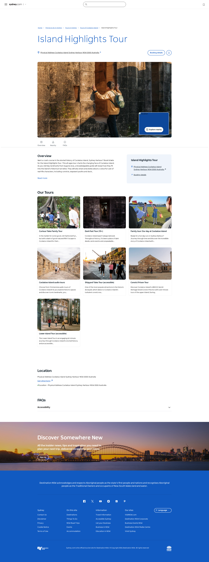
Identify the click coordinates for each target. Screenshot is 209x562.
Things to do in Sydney (53, 28)
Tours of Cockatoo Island (89, 28)
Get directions (43, 381)
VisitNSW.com (131, 515)
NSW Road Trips (73, 523)
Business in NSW (102, 527)
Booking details (156, 53)
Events (69, 527)
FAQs (65, 145)
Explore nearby (155, 129)
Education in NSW (103, 531)
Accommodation (73, 531)
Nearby (53, 145)
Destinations (72, 515)
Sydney (40, 510)
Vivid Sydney (130, 531)
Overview (41, 145)
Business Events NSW (133, 523)
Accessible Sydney (103, 519)
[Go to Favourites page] (203, 4)
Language (162, 510)
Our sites (129, 510)
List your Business (103, 523)
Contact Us (42, 515)
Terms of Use (42, 531)
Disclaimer (41, 519)
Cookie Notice (43, 527)
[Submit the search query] (86, 4)
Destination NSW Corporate (136, 519)
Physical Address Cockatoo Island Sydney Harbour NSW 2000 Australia (69, 53)
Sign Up (43, 457)
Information (101, 510)
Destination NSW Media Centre (137, 527)
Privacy (40, 523)
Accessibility (43, 407)
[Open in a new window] (58, 212)
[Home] (15, 4)
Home (40, 28)
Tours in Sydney (71, 28)
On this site (72, 510)
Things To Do (72, 519)
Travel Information (103, 515)
